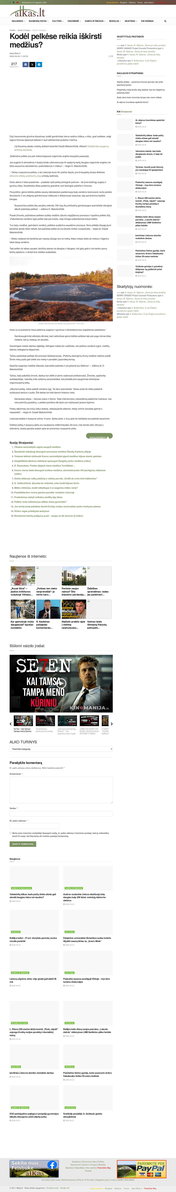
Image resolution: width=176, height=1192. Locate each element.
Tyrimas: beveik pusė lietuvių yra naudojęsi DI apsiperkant (149, 168)
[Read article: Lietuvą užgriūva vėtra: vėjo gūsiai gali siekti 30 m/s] (34, 963)
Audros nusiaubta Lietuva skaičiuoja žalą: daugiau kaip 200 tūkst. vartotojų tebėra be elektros (84, 897)
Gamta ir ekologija (39, 30)
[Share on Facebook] (26, 64)
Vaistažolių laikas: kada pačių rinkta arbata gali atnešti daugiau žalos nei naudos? (33, 896)
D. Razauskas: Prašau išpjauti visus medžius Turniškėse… (44, 465)
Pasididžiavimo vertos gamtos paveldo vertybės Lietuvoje (44, 492)
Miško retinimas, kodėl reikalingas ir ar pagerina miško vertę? (46, 487)
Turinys (140, 2)
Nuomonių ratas (37, 21)
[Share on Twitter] (32, 64)
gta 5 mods (111, 1179)
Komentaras (16, 773)
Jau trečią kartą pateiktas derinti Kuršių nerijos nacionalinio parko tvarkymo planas (57, 506)
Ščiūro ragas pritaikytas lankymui (31, 511)
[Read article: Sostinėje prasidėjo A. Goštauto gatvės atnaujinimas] (88, 1097)
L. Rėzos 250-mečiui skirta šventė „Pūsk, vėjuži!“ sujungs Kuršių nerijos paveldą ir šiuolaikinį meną (34, 1032)
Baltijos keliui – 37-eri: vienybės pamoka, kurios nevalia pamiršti (33, 939)
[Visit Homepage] (27, 11)
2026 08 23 (15, 901)
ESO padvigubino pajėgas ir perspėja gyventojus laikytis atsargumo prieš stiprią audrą (34, 1115)
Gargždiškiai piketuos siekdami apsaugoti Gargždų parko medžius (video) (52, 460)
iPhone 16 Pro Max (85, 1179)
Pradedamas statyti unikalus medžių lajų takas (38, 497)
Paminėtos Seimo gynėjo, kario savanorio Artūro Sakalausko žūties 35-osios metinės (87, 1074)
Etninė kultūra (19, 1023)
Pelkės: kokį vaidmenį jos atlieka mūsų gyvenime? (40, 501)
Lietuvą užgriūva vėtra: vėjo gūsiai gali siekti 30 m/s (33, 980)
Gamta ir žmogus (94, 21)
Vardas (14, 808)
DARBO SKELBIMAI (125, 1179)
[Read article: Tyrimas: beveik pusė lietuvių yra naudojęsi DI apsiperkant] (125, 171)
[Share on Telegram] (39, 64)
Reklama (132, 2)
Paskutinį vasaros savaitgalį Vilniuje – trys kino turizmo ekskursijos (86, 980)
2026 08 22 (15, 985)
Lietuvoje (70, 1108)
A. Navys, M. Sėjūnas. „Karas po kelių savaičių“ (145, 45)
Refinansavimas (69, 1179)
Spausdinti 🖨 (99, 437)
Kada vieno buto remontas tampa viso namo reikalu (139, 97)
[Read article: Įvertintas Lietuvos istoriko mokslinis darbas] (34, 1057)
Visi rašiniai (147, 21)
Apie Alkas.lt (148, 2)
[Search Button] (165, 21)
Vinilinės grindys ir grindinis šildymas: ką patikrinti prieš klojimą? (149, 269)
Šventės (16, 932)
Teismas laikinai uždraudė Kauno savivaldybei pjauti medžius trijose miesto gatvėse (57, 456)
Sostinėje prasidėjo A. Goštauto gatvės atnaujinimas (82, 1115)
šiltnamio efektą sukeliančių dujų (25, 175)
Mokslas (114, 21)
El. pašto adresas (19, 820)
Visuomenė (73, 21)
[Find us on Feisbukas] (10, 2)
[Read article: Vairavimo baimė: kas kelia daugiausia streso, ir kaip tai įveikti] (125, 155)
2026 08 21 (15, 1120)
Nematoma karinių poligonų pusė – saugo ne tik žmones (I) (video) (48, 515)
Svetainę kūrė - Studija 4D (58, 1188)
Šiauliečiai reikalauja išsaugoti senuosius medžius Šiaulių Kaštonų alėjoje (52, 451)
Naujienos (17, 21)
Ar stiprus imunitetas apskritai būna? (132, 102)
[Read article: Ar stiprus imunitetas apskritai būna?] (125, 124)
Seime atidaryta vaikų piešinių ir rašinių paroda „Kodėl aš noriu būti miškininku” (55, 478)
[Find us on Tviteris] (14, 2)
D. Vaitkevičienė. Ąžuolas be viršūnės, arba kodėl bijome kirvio (46, 483)
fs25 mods (55, 1179)
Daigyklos (100, 1179)
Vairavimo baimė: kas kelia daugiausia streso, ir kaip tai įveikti (148, 154)
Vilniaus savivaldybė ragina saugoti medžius (37, 447)
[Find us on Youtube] (17, 2)
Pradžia (12, 30)
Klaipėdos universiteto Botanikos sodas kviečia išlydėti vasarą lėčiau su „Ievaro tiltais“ (87, 939)
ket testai (46, 1179)
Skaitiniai (130, 21)
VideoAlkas (79, 1167)
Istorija (69, 1023)
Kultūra (57, 21)
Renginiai (123, 2)
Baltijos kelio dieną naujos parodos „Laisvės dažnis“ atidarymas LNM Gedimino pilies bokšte (87, 1031)
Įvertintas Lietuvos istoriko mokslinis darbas (32, 1072)
